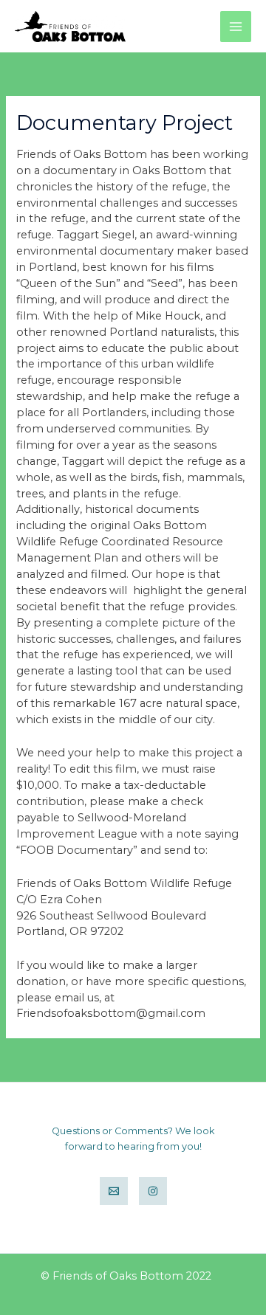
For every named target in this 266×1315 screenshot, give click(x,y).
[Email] (114, 1191)
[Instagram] (153, 1191)
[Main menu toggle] (235, 26)
